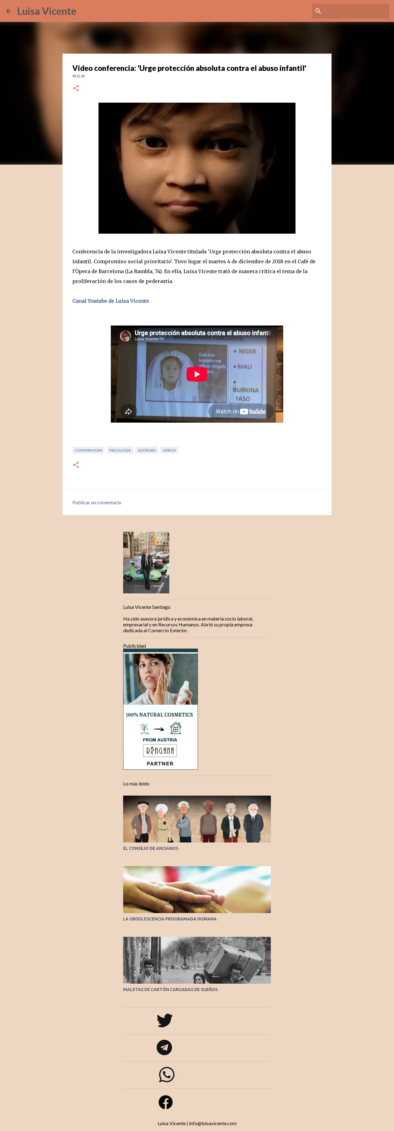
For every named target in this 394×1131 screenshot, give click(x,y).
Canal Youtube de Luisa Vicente (110, 301)
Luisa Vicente (46, 11)
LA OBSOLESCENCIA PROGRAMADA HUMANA (170, 918)
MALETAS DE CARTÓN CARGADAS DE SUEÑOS (170, 989)
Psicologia (120, 450)
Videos (169, 450)
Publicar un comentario (96, 502)
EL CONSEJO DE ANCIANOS (150, 848)
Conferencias (88, 450)
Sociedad (147, 450)
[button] (76, 88)
